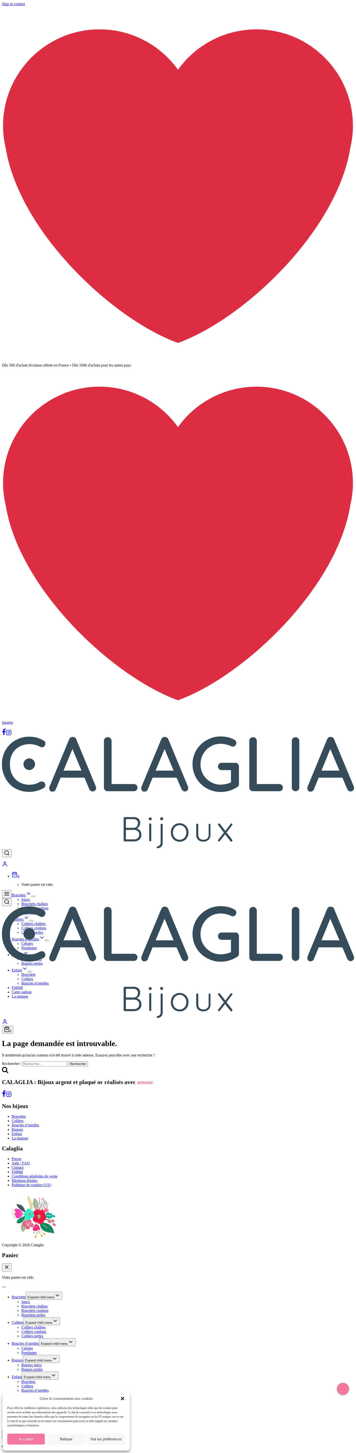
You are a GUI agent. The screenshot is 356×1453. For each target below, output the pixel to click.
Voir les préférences (106, 1439)
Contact (17, 1167)
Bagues (17, 1129)
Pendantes (29, 1353)
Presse (16, 1159)
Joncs (25, 899)
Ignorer (7, 722)
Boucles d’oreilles (25, 1125)
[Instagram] (9, 734)
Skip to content (13, 4)
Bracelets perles (33, 1315)
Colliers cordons (33, 1332)
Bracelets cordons (34, 1310)
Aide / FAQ (21, 1163)
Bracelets (19, 1116)
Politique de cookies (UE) (31, 1185)
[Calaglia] (178, 847)
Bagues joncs (31, 1365)
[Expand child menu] (33, 896)
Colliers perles (32, 1336)
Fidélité (17, 1172)
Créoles (27, 1348)
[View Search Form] (7, 853)
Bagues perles (32, 1369)
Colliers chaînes (33, 1327)
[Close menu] (4, 1287)
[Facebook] (4, 734)
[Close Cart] (7, 1267)
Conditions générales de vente (34, 1176)
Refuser (66, 1439)
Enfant (17, 1134)
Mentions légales (24, 1180)
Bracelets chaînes (34, 904)
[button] (122, 1398)
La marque (20, 1138)
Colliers (17, 1121)
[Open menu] (7, 894)
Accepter (26, 1439)
